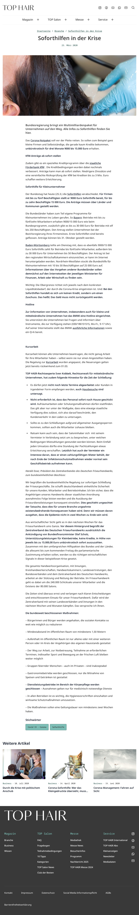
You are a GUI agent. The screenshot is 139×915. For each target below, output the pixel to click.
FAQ (39, 840)
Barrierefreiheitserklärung (17, 904)
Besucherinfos (77, 850)
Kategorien (43, 861)
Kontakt (8, 892)
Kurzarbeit (52, 362)
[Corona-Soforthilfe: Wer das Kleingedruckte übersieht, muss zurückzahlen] (69, 764)
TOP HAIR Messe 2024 (81, 867)
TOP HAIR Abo (110, 845)
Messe (79, 19)
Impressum (27, 892)
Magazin (27, 19)
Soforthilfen (74, 194)
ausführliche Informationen (89, 328)
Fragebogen (43, 845)
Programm (76, 856)
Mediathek (75, 840)
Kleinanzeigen (110, 850)
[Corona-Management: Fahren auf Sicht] (115, 764)
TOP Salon (54, 19)
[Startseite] (18, 7)
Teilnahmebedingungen (49, 850)
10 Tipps (41, 856)
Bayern (78, 217)
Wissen (8, 850)
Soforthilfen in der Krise (85, 31)
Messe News (76, 845)
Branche (59, 31)
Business (9, 845)
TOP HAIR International (115, 840)
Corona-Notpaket (41, 140)
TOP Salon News (45, 867)
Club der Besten (45, 872)
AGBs (108, 892)
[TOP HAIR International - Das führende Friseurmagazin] (35, 815)
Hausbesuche (90, 389)
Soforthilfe (58, 727)
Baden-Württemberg (38, 245)
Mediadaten (109, 861)
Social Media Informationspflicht (80, 892)
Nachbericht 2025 (79, 861)
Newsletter (109, 856)
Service (103, 19)
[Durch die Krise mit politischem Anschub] (24, 764)
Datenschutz (48, 892)
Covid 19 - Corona (37, 727)
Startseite (43, 31)
